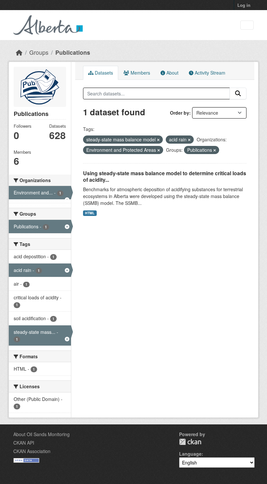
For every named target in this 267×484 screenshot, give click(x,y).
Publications (72, 52)
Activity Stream (209, 72)
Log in (243, 5)
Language (190, 453)
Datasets (103, 72)
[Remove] (158, 139)
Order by (179, 112)
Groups (39, 52)
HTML (89, 212)
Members (139, 72)
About (171, 72)
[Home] (19, 52)
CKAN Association (31, 451)
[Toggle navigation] (247, 25)
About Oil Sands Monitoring (41, 434)
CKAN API (23, 442)
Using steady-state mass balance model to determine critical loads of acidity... (164, 176)
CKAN (190, 441)
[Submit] (238, 93)
